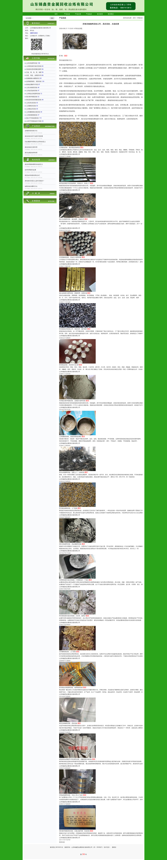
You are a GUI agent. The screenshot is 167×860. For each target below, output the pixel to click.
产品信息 (67, 14)
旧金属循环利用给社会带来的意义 (35, 142)
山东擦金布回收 (31, 109)
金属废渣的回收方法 (31, 131)
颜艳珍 (114, 847)
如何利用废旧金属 (30, 170)
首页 (56, 14)
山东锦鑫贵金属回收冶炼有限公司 (69, 154)
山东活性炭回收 (31, 103)
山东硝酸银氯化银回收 (33, 112)
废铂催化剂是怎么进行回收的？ (34, 181)
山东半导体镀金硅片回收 (33, 121)
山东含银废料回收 (31, 63)
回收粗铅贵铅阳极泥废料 (33, 69)
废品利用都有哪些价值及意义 (34, 164)
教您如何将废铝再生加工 (32, 175)
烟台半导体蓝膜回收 (32, 118)
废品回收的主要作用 (31, 147)
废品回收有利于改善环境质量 (34, 136)
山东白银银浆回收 (31, 87)
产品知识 (89, 14)
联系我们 (111, 14)
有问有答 (100, 14)
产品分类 (78, 14)
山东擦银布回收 (31, 106)
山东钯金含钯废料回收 (33, 94)
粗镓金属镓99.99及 (32, 84)
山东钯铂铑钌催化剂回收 (33, 66)
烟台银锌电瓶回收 (31, 97)
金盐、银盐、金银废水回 (33, 75)
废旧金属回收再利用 (31, 153)
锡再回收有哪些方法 (31, 186)
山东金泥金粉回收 (31, 90)
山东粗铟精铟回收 (31, 115)
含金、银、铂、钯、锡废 (33, 72)
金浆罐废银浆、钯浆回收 (33, 81)
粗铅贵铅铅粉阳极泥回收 (33, 100)
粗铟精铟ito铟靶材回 (32, 78)
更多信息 (62, 842)
